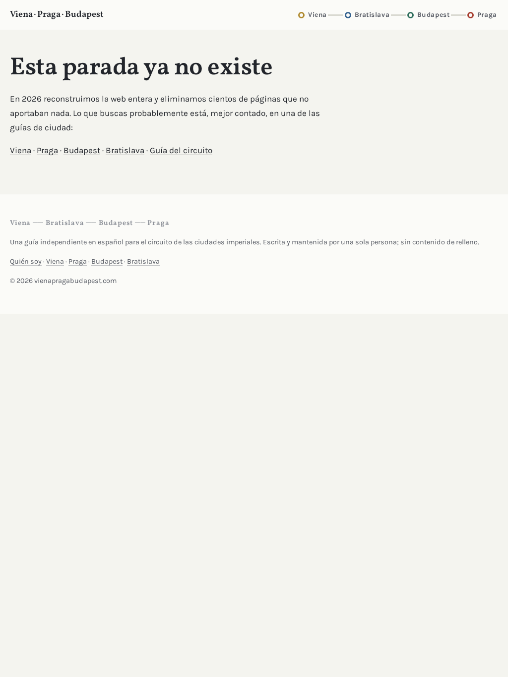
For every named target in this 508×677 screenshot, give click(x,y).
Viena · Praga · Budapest (57, 14)
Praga (47, 150)
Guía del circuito (181, 150)
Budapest (82, 150)
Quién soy (26, 261)
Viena (20, 150)
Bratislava (125, 150)
